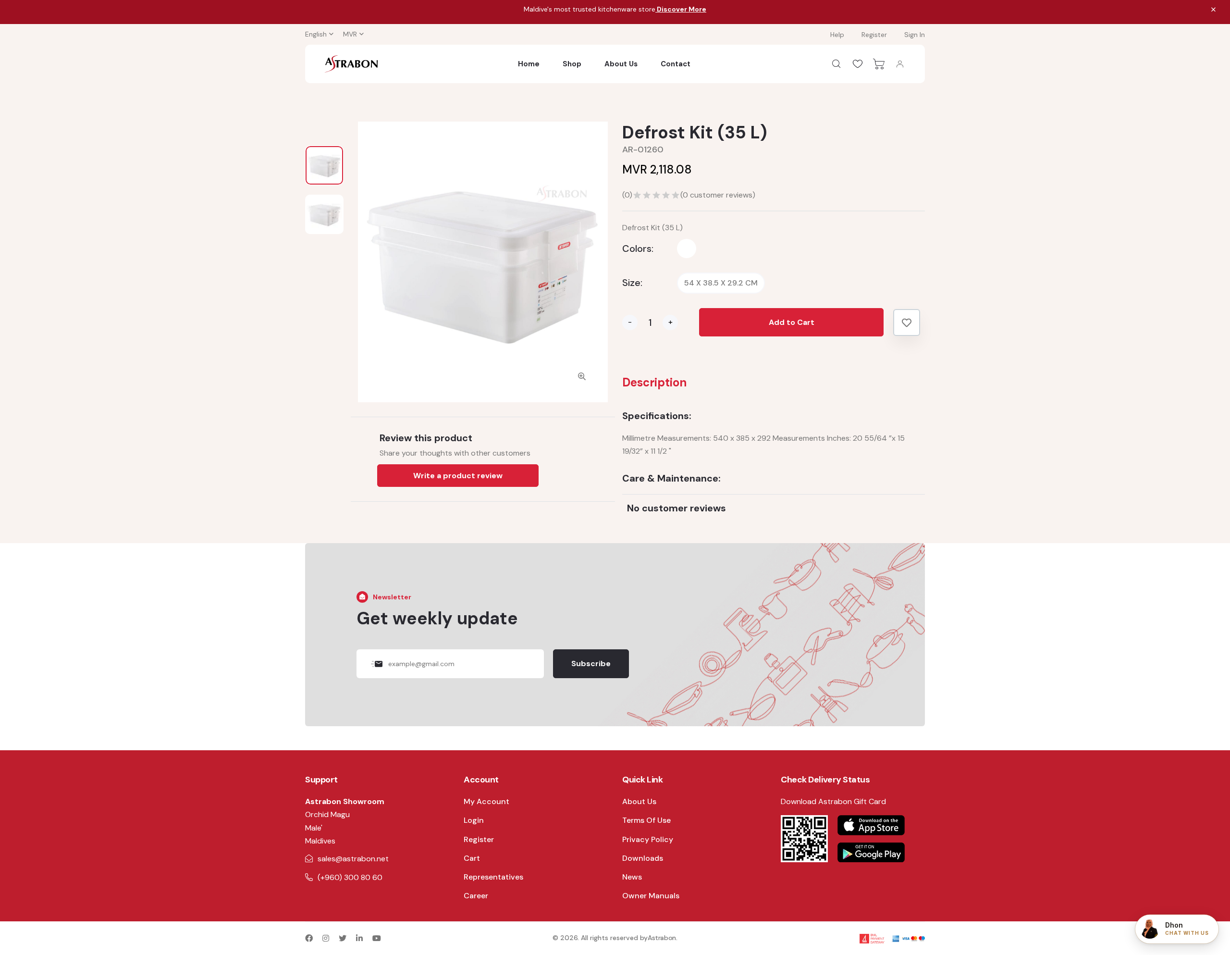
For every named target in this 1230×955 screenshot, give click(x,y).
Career (476, 896)
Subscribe (591, 663)
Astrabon (662, 937)
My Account (486, 801)
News (632, 877)
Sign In (914, 34)
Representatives (493, 877)
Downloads (642, 858)
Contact (675, 64)
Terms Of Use (646, 820)
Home (529, 64)
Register (874, 34)
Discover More (680, 9)
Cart (472, 858)
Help (837, 34)
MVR (350, 34)
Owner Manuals (650, 896)
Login (474, 820)
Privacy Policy (647, 839)
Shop (572, 64)
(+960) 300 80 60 (350, 877)
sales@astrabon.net (353, 859)
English (316, 34)
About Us (621, 64)
